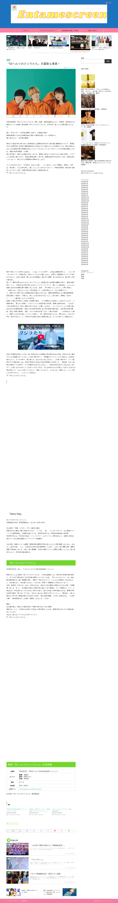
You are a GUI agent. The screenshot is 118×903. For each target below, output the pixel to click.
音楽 (82, 278)
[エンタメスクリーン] (59, 23)
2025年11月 (85, 199)
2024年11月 (85, 222)
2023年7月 (84, 253)
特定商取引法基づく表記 (70, 30)
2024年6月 (84, 232)
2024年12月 (85, 220)
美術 (82, 276)
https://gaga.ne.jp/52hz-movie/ (30, 789)
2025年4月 (84, 212)
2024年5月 (84, 233)
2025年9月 (84, 203)
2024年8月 (84, 228)
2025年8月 (84, 205)
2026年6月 (84, 185)
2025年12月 (85, 197)
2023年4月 (84, 258)
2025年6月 (84, 208)
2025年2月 (84, 216)
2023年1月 (84, 264)
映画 (8, 60)
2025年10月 (85, 201)
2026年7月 (84, 183)
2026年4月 (84, 189)
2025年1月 (84, 218)
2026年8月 (84, 181)
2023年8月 (84, 251)
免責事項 (24, 900)
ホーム (26, 30)
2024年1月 (84, 241)
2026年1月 (84, 195)
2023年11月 (85, 245)
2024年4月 (84, 235)
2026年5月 (84, 187)
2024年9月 (84, 226)
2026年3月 (84, 191)
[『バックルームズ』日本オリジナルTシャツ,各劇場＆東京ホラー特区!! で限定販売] (88, 135)
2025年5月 (84, 210)
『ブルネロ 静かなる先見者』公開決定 (94, 109)
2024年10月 (85, 224)
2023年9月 (84, 249)
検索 (82, 58)
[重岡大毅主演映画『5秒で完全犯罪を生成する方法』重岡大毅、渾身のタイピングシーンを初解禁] (88, 153)
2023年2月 (84, 262)
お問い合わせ (92, 30)
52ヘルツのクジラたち (13, 823)
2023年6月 (84, 255)
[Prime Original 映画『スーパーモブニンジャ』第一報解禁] (88, 117)
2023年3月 (84, 260)
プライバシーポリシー (48, 30)
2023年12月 (85, 243)
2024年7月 (84, 230)
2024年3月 (84, 237)
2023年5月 (84, 257)
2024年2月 (84, 239)
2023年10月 (85, 247)
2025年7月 (84, 206)
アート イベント (87, 272)
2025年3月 (84, 214)
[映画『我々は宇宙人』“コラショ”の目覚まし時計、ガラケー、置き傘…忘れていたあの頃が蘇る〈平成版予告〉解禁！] (88, 81)
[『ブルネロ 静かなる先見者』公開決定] (88, 101)
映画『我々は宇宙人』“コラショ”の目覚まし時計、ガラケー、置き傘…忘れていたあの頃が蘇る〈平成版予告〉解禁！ (96, 91)
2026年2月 (84, 193)
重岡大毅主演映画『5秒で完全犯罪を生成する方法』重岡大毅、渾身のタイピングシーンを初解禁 (96, 162)
